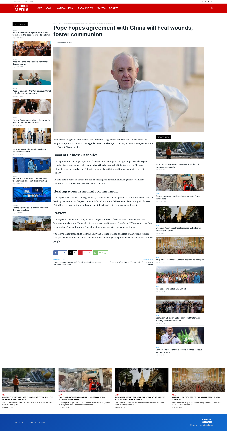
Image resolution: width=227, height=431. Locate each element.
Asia (65, 23)
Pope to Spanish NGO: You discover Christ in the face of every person (32, 92)
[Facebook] (202, 1)
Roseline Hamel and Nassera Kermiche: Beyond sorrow (30, 63)
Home (55, 23)
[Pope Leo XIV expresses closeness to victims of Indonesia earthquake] (180, 150)
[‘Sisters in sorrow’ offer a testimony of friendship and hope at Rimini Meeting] (32, 194)
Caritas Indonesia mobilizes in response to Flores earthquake (82, 398)
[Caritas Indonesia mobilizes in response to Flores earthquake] (180, 182)
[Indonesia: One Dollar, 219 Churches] (180, 274)
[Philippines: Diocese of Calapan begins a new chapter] (180, 245)
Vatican (15, 30)
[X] (208, 1)
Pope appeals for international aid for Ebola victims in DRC (29, 150)
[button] (212, 8)
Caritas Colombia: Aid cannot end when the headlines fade (30, 209)
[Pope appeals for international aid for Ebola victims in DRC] (32, 165)
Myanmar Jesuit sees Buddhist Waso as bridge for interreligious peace (140, 398)
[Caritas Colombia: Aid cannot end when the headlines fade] (32, 223)
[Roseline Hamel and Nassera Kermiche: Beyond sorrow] (32, 77)
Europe (15, 88)
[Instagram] (205, 1)
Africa (15, 147)
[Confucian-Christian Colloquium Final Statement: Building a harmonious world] (180, 304)
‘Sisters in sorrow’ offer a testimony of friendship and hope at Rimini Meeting (30, 179)
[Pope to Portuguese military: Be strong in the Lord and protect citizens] (32, 136)
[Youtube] (211, 1)
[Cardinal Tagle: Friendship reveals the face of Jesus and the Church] (180, 335)
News (60, 23)
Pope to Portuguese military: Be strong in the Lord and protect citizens (31, 121)
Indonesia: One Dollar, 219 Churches (172, 289)
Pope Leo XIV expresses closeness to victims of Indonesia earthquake (27, 398)
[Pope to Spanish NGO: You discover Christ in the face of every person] (32, 106)
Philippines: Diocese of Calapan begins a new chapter (180, 259)
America (15, 205)
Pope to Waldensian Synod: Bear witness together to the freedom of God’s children (31, 33)
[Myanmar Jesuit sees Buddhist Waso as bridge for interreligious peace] (180, 214)
